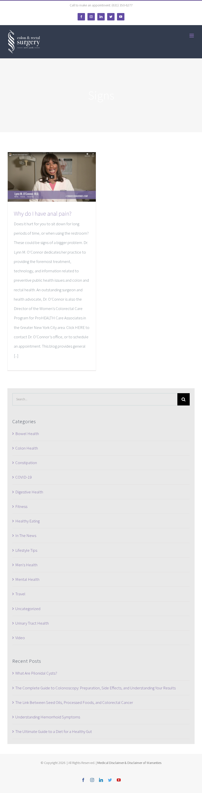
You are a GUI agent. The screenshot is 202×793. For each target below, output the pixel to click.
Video (20, 637)
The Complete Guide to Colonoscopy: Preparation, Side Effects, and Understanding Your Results (95, 688)
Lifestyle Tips (26, 550)
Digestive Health (29, 492)
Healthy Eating (27, 521)
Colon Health (26, 448)
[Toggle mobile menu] (192, 35)
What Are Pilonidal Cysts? (36, 673)
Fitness (21, 506)
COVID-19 (23, 477)
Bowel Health (27, 433)
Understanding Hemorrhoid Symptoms (47, 717)
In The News (25, 535)
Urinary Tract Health (32, 623)
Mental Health (27, 579)
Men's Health (26, 564)
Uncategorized (27, 608)
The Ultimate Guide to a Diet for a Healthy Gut (53, 731)
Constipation (26, 462)
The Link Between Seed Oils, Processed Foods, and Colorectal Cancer (74, 702)
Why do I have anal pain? (42, 213)
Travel (20, 594)
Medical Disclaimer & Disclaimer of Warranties (129, 763)
